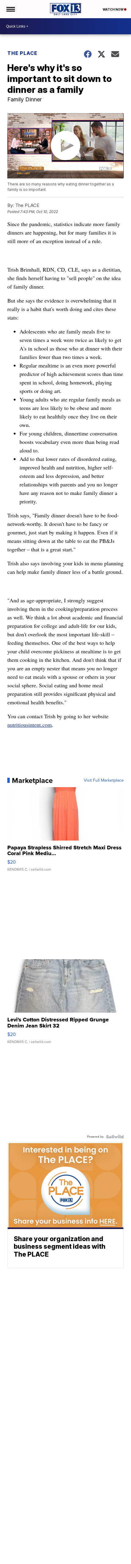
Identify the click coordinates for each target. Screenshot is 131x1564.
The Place (22, 53)
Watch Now (113, 9)
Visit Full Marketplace (104, 780)
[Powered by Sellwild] (115, 1137)
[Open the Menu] (10, 9)
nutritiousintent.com (29, 724)
